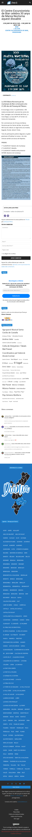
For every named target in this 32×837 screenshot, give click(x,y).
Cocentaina (19, 342)
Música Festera (8, 388)
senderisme (16, 32)
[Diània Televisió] (16, 2)
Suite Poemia (5, 401)
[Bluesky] (20, 783)
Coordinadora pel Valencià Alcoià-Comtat (13, 354)
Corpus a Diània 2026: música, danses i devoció (20, 443)
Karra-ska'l (4, 381)
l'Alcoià (17, 29)
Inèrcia (17, 373)
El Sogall (18, 362)
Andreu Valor (7, 339)
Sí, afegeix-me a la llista (9, 253)
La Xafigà (15, 381)
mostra (13, 95)
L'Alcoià (10, 381)
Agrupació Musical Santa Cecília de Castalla (13, 331)
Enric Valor (6, 366)
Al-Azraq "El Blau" (6, 336)
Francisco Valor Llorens (15, 370)
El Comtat (25, 359)
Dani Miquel (14, 359)
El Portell (11, 363)
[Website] (5, 216)
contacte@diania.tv (22, 801)
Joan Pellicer (23, 373)
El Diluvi (5, 363)
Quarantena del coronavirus (8, 398)
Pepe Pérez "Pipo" (19, 392)
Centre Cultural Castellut (9, 342)
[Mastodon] (24, 783)
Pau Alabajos (5, 392)
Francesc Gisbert (5, 370)
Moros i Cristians (18, 385)
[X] (16, 783)
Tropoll (10, 401)
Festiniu (14, 367)
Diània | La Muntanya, (17, 795)
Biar (16, 27)
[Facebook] (8, 783)
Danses (20, 359)
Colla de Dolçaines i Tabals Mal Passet (14, 347)
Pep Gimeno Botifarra (11, 395)
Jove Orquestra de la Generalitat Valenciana (11, 378)
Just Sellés (26, 378)
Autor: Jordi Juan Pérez (11, 207)
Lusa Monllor (22, 381)
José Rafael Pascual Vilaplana (8, 375)
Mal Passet (6, 384)
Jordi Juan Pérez (8, 221)
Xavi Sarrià (15, 401)
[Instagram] (12, 783)
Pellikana (11, 392)
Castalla (16, 339)
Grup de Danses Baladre (8, 373)
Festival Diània (20, 367)
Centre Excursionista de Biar (16, 30)
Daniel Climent (6, 359)
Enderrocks (25, 363)
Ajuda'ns (3, 312)
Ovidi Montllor (20, 388)
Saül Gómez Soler (20, 398)
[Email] (8, 216)
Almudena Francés (17, 336)
